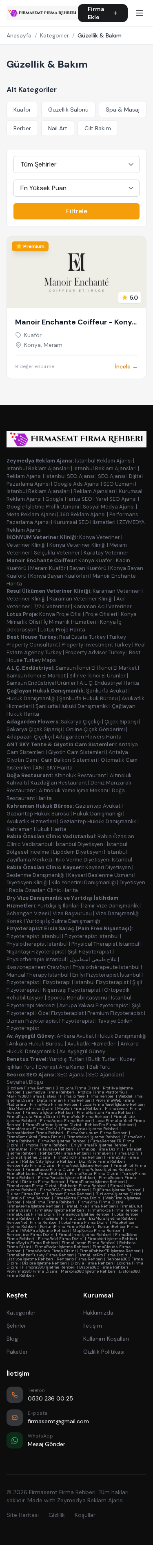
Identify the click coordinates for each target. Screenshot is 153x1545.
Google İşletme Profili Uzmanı (43, 506)
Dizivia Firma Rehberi (92, 1263)
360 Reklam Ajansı (83, 514)
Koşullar (85, 1515)
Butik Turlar (102, 1059)
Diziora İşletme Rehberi (44, 1263)
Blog (12, 1338)
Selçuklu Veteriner (57, 552)
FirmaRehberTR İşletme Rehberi (110, 1251)
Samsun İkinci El (75, 667)
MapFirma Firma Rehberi (49, 1202)
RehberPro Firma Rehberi (109, 1124)
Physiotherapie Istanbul (36, 959)
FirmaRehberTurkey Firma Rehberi (40, 1255)
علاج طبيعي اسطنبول (93, 959)
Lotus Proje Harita (62, 629)
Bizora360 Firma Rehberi (103, 1267)
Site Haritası (23, 1515)
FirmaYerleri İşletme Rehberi (93, 1137)
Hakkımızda (98, 1312)
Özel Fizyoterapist (61, 1013)
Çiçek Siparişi (121, 721)
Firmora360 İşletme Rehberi (48, 1267)
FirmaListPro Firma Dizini (103, 1255)
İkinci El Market (118, 667)
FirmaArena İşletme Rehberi (34, 1206)
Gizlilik (57, 1515)
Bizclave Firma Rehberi (29, 1088)
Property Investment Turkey (96, 644)
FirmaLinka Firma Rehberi (90, 1206)
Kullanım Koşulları (106, 1338)
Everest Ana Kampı (62, 1066)
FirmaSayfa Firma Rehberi (32, 1242)
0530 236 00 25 (50, 1398)
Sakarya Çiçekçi (81, 721)
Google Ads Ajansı (76, 483)
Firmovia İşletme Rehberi (49, 1112)
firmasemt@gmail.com (58, 1421)
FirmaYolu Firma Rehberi (86, 1116)
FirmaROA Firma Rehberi (64, 1189)
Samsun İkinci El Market (36, 675)
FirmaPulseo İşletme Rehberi (105, 1169)
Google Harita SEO (68, 498)
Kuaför (22, 109)
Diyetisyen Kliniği (27, 882)
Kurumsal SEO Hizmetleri (84, 522)
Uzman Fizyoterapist (32, 1020)
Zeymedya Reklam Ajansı (90, 1500)
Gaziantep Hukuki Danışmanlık (98, 821)
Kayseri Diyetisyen (108, 867)
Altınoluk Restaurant (80, 775)
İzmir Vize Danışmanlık (111, 905)
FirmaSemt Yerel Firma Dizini (35, 1137)
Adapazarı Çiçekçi (29, 736)
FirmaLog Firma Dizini (99, 1149)
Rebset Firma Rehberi (70, 1194)
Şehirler (16, 1325)
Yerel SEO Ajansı (116, 498)
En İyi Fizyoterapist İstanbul (106, 974)
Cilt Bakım (97, 128)
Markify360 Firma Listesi (31, 1096)
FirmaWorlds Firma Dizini (50, 1251)
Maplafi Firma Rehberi (79, 1108)
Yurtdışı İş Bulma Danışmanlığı (63, 921)
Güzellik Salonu (68, 109)
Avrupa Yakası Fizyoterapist (93, 1005)
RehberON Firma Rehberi (64, 1153)
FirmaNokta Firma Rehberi (114, 1210)
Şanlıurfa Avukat (106, 690)
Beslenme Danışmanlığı (35, 875)
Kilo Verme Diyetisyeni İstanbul (94, 859)
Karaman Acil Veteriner (102, 606)
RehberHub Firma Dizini (30, 1165)
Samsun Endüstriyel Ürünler (41, 682)
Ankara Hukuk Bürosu (36, 1043)
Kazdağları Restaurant (59, 782)
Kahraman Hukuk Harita (37, 829)
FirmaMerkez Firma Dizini (32, 1128)
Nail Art (57, 128)
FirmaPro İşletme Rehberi (62, 1141)
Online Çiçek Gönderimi (95, 729)
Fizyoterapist (23, 982)
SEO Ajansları (105, 1074)
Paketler (17, 1351)
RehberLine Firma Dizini (31, 1234)
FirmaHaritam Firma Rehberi (105, 1112)
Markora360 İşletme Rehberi (88, 1271)
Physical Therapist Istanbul (105, 943)
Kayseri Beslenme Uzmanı (100, 875)
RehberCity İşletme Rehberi (48, 1161)
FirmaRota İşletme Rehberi (85, 1214)
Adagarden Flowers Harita (88, 736)
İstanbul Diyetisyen (79, 844)
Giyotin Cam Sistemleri (76, 752)
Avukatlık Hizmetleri (31, 821)
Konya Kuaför (95, 560)
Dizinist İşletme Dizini (28, 1157)
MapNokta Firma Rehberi (97, 1230)
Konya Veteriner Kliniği (77, 544)
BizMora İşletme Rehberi (112, 1218)
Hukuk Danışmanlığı (31, 698)
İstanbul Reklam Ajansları (38, 468)
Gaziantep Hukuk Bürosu (38, 813)
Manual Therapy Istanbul (38, 974)
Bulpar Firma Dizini (26, 1194)
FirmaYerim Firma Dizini (61, 1218)
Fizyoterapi (57, 982)
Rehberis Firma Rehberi (83, 1185)
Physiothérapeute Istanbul (106, 967)
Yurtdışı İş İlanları (59, 905)
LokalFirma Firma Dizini (85, 1222)
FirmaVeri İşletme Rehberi (112, 1238)
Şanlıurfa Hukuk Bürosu (88, 698)
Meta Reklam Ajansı (31, 514)
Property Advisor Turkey (95, 652)
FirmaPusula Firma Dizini (32, 1116)
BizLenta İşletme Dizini (118, 1194)
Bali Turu (100, 1066)
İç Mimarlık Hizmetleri (70, 621)
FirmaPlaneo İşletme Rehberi (97, 1181)
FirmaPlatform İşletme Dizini (53, 1124)
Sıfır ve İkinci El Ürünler (97, 675)
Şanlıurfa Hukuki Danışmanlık (71, 706)
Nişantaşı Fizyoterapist (35, 951)
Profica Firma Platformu (101, 1092)
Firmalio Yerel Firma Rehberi (87, 1096)
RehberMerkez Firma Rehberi (35, 1132)
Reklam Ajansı (24, 476)
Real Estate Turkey (82, 636)
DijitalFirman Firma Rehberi (64, 1100)
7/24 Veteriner (52, 606)
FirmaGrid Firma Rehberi (78, 1157)
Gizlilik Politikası (103, 1351)
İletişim (92, 1325)
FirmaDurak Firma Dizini (31, 1214)
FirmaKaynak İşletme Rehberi (89, 1128)
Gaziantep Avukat (97, 805)
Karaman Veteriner (116, 590)
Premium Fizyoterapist (115, 1013)
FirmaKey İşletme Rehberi (59, 1210)
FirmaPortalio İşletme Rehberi (66, 1177)
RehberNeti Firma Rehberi (32, 1222)
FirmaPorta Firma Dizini (78, 1198)
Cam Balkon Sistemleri (69, 759)
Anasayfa (19, 35)
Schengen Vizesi (28, 913)
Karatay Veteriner (106, 552)
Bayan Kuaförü (87, 568)
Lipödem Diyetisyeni (78, 851)
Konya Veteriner (99, 537)
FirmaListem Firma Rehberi (88, 1242)
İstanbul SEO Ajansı (69, 476)
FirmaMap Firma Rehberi (54, 1104)
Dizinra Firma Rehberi (44, 1181)
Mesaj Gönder (46, 1444)
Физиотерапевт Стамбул (38, 967)
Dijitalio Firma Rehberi (29, 1198)
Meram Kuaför (48, 568)
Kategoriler (54, 35)
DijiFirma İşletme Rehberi (117, 1189)
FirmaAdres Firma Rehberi (66, 1120)
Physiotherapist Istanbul (37, 943)
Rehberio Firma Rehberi (80, 1259)
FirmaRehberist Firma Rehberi (36, 1173)
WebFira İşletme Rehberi (45, 1230)
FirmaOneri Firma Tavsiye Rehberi (40, 1149)
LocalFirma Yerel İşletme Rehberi (113, 1104)
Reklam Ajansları (94, 491)
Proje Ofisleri (101, 614)
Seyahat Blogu (25, 1081)
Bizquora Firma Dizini (77, 1088)
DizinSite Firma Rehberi (102, 1161)
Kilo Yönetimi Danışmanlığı (83, 882)
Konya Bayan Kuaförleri (59, 575)
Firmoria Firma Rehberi (44, 1145)
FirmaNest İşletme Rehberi (84, 1165)
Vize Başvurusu (72, 913)
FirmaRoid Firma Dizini (61, 1238)
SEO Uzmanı (118, 483)
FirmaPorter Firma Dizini (94, 1173)
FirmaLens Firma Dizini (116, 1153)
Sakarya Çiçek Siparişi (34, 729)
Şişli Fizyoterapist (89, 951)
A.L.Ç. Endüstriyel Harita (109, 682)
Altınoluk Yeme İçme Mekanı (73, 790)
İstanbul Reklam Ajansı (103, 460)
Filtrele (76, 211)
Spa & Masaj (123, 109)
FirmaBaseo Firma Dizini (49, 1169)
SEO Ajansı (111, 476)
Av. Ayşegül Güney (82, 1051)
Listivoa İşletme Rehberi (30, 1259)
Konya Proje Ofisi (60, 614)
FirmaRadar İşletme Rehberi (62, 1246)
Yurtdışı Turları (66, 1059)
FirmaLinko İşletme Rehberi (84, 1234)
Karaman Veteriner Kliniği (81, 598)
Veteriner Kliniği (26, 544)
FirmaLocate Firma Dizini (31, 1185)
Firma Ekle (96, 13)
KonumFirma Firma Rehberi (67, 1226)
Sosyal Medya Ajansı (109, 506)
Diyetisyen (132, 882)
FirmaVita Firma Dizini (100, 1202)
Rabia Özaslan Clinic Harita (43, 890)
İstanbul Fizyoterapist (101, 982)
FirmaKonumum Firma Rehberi (97, 1132)
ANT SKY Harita (54, 767)
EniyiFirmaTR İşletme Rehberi (100, 1145)
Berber (22, 128)
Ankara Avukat (75, 1035)
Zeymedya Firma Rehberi (49, 1092)
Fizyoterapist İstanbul (34, 936)
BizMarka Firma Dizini (31, 1108)
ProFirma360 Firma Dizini (32, 1271)
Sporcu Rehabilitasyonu (77, 997)
